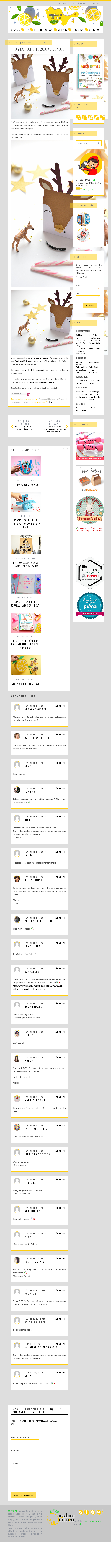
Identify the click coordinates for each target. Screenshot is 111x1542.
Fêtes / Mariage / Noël (37, 43)
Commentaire (17, 1463)
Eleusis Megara (94, 392)
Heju (77, 338)
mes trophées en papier (37, 357)
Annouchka (80, 392)
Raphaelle (32, 971)
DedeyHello (33, 1211)
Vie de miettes (81, 397)
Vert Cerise (93, 335)
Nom (14, 1424)
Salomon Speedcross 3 (41, 1347)
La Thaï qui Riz (94, 340)
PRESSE (62, 3)
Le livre (62, 30)
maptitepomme (35, 1100)
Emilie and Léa (81, 367)
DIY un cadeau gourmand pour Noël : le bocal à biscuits (55, 426)
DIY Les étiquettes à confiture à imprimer (24, 424)
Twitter (62, 399)
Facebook (43, 399)
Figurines (78, 30)
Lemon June (32, 946)
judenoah (31, 1182)
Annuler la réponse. (50, 1420)
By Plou (79, 335)
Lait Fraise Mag (82, 394)
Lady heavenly (35, 1262)
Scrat (29, 1376)
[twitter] (96, 119)
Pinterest (15, 402)
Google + (24, 402)
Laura (29, 855)
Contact (96, 3)
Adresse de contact (22, 1437)
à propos (83, 3)
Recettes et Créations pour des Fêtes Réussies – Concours (25, 644)
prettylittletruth (38, 921)
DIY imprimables (43, 30)
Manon (29, 1060)
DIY (27, 30)
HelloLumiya (34, 880)
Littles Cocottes (37, 1154)
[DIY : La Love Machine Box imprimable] (83, 241)
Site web (15, 1450)
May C (82, 1523)
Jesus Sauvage (94, 338)
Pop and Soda (94, 343)
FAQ (72, 3)
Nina (28, 820)
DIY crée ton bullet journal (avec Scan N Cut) (26, 603)
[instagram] (78, 119)
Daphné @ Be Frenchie (40, 737)
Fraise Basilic (94, 367)
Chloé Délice (94, 362)
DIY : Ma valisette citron (26, 683)
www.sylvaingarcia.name (92, 1520)
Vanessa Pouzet (95, 348)
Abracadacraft (36, 709)
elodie (29, 1035)
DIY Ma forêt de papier (25, 484)
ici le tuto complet (34, 370)
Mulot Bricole (94, 408)
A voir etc (79, 408)
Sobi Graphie (81, 410)
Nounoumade (33, 1006)
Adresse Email (87, 277)
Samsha (30, 791)
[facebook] (84, 119)
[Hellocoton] (90, 119)
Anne (28, 766)
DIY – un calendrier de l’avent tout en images (25, 564)
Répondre (60, 706)
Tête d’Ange (80, 348)
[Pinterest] (102, 119)
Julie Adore (80, 340)
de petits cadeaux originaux (41, 382)
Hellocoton (53, 399)
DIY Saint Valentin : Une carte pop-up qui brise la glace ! (25, 523)
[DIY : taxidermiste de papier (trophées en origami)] (83, 225)
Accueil (15, 30)
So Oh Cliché (94, 394)
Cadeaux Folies (22, 361)
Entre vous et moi (38, 1129)
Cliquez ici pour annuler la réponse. (37, 1410)
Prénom (87, 285)
